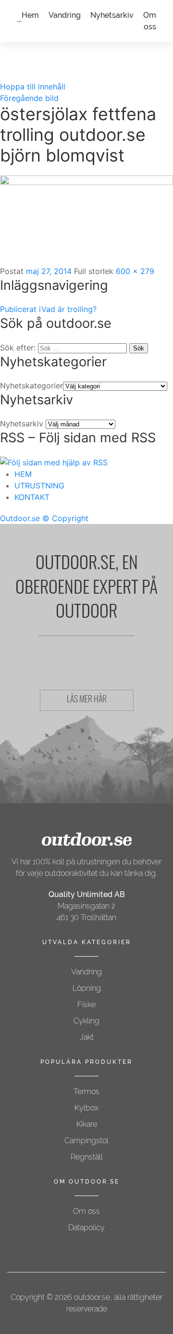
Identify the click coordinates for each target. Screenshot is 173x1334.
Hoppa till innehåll (32, 86)
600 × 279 (135, 271)
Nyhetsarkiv (112, 15)
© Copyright (65, 518)
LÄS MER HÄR (87, 700)
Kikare (86, 1124)
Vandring (65, 15)
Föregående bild (29, 98)
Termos (86, 1091)
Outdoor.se (20, 518)
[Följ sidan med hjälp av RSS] (54, 462)
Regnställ (87, 1156)
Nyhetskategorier (31, 385)
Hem (30, 15)
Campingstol (86, 1140)
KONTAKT (31, 497)
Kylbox (86, 1107)
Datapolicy (86, 1227)
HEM (23, 474)
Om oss (86, 1211)
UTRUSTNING (39, 485)
